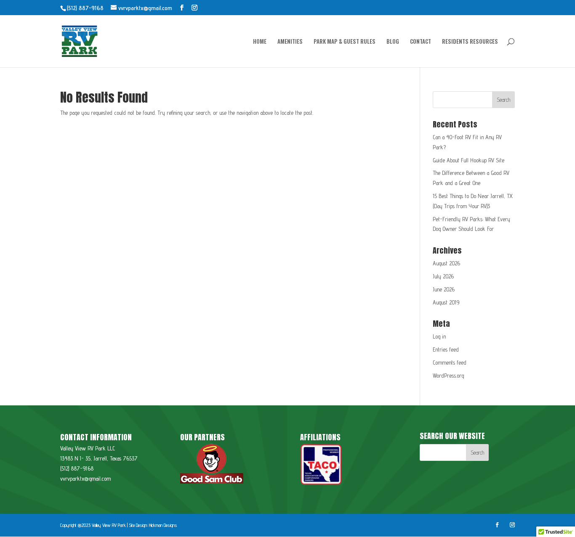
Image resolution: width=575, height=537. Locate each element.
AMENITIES (290, 41)
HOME (259, 41)
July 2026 (443, 276)
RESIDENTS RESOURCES (470, 41)
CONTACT (420, 41)
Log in (439, 336)
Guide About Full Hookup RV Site (468, 160)
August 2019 (446, 302)
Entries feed (446, 349)
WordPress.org (448, 375)
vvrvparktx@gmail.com (85, 478)
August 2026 (446, 263)
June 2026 (444, 289)
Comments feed (449, 362)
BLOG (392, 41)
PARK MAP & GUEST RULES (344, 41)
